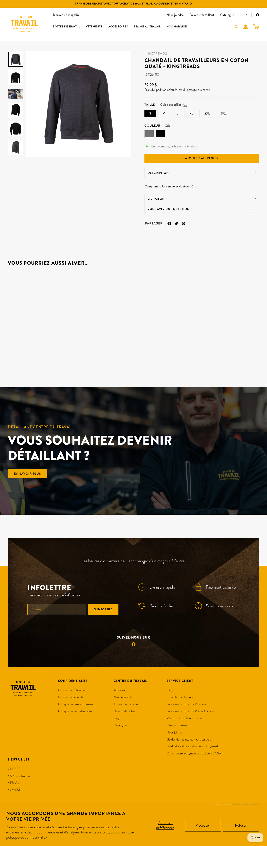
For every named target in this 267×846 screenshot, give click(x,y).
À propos (119, 690)
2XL (207, 113)
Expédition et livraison (180, 697)
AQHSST (14, 790)
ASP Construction (19, 776)
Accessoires (118, 27)
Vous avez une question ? (170, 209)
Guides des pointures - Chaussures (189, 739)
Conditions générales (71, 697)
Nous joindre (175, 14)
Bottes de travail (66, 27)
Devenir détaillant (202, 14)
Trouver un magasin (66, 14)
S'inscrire (103, 609)
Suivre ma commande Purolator (187, 704)
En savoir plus (27, 473)
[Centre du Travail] (24, 24)
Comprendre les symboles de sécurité (168, 186)
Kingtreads (155, 53)
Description (158, 173)
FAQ (170, 690)
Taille (162, 104)
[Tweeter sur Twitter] (176, 223)
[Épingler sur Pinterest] (183, 223)
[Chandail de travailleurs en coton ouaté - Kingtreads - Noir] (16, 359)
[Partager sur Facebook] (169, 223)
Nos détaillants (123, 697)
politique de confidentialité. (26, 837)
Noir (161, 134)
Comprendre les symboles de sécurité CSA (194, 753)
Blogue (118, 718)
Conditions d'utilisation (72, 690)
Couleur (157, 126)
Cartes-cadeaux (177, 725)
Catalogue (227, 14)
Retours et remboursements (184, 718)
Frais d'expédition (155, 89)
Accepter (203, 825)
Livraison (156, 199)
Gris (149, 134)
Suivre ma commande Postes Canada (190, 711)
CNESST (14, 769)
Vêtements (94, 27)
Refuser (241, 825)
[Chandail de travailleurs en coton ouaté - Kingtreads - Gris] (10, 359)
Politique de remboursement (76, 704)
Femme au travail (147, 27)
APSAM (13, 783)
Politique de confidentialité (75, 711)
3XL (223, 113)
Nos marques (177, 27)
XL (191, 113)
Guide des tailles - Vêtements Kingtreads (193, 746)
